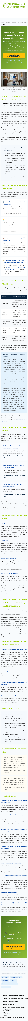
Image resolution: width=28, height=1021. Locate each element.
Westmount (5, 980)
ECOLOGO (8, 160)
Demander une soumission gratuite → (14, 55)
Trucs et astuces (7, 1010)
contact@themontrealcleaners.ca (14, 937)
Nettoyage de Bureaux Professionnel (12, 1003)
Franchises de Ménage (8, 1004)
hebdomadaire (5, 809)
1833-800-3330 (11, 933)
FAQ (4, 1012)
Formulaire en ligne (15, 941)
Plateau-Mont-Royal (16, 977)
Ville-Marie (5, 977)
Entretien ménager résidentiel (14, 22)
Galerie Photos (6, 1013)
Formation (5, 1006)
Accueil (2, 22)
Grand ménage (6, 987)
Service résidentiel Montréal (9, 983)
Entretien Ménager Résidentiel (10, 1001)
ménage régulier (5, 625)
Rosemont (13, 980)
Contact (5, 1015)
